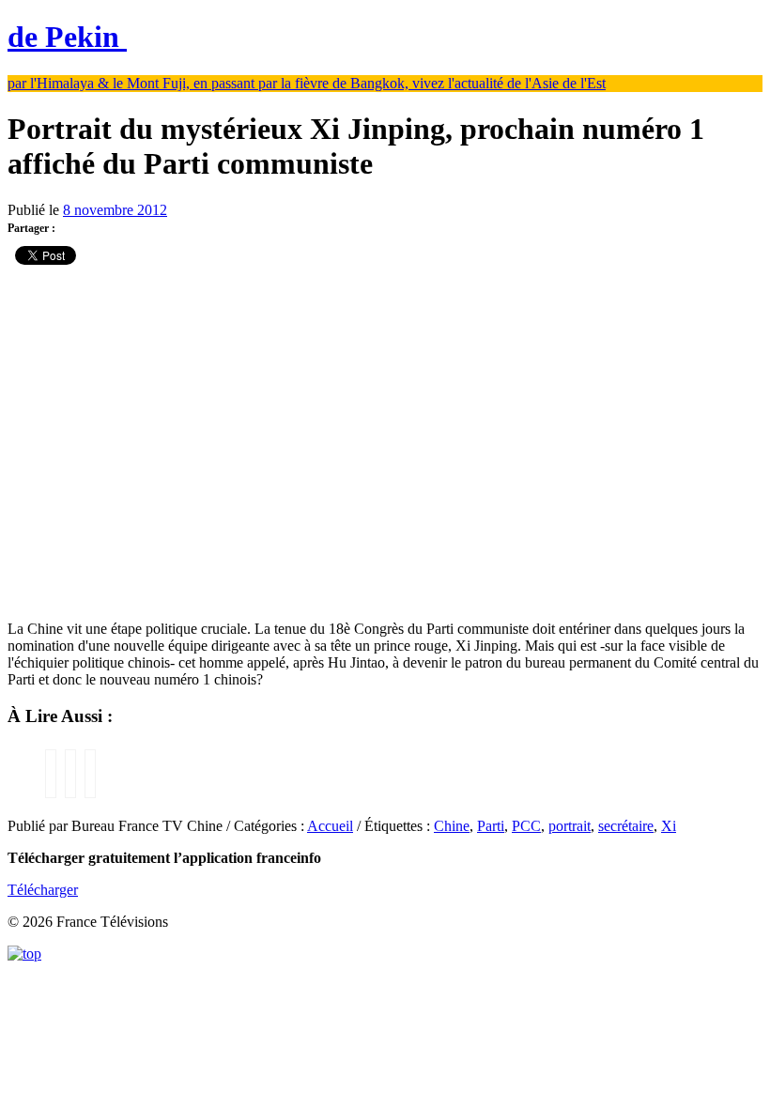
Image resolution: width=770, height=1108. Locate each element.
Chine (452, 826)
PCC (526, 826)
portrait (569, 826)
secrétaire (626, 826)
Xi (668, 826)
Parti (490, 826)
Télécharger (43, 890)
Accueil (330, 826)
